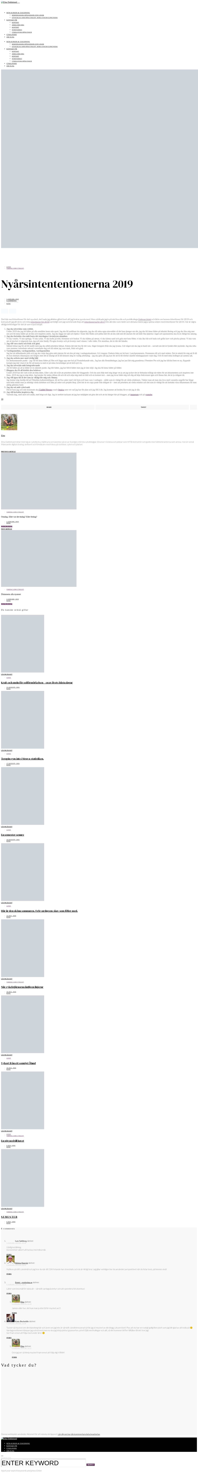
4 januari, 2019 (12, 599)
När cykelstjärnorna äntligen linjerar (22, 987)
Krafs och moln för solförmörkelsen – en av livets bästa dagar (37, 682)
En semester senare (12, 835)
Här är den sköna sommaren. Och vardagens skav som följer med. (39, 911)
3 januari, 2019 (12, 299)
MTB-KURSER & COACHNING (18, 13)
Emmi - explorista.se (23, 1282)
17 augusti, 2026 (13, 763)
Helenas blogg (144, 319)
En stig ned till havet (12, 1141)
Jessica (61, 390)
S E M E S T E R (9, 1217)
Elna (8, 303)
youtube (148, 394)
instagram (134, 394)
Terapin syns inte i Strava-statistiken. (22, 759)
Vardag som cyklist (15, 268)
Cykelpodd (11, 34)
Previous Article (8, 451)
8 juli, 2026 (10, 1145)
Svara (8, 1254)
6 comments (11, 300)
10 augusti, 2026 (13, 839)
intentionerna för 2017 (94, 321)
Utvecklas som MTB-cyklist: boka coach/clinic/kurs (35, 17)
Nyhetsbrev (17, 30)
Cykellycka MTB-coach (22, 32)
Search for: (6, 1458)
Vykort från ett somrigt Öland (18, 1063)
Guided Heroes (45, 390)
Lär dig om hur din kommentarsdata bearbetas (79, 1434)
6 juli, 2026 (10, 1221)
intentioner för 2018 (40, 321)
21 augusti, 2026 (13, 687)
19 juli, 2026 (11, 992)
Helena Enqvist (21, 1263)
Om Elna (10, 37)
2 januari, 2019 (12, 521)
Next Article (6, 529)
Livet (8, 267)
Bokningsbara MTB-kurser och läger (28, 15)
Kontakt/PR (11, 20)
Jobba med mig (18, 25)
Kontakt (15, 22)
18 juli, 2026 (11, 1068)
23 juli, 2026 (11, 915)
